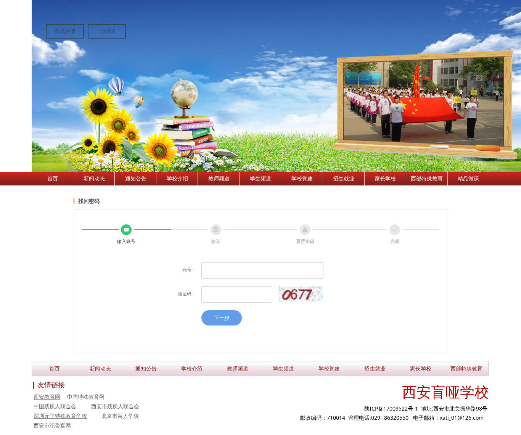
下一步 (222, 317)
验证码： (187, 293)
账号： (189, 269)
